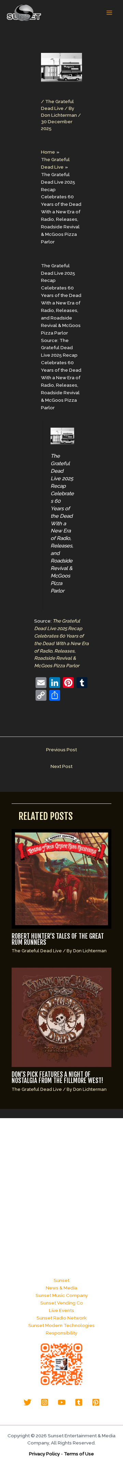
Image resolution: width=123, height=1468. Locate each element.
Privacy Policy (44, 1453)
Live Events (61, 1310)
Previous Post (61, 749)
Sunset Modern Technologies (61, 1325)
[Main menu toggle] (109, 13)
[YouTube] (62, 1402)
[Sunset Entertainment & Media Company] (24, 13)
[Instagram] (45, 1402)
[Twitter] (27, 1402)
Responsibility (61, 1333)
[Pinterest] (96, 1402)
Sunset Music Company (62, 1295)
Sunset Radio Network (61, 1318)
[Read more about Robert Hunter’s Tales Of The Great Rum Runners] (61, 878)
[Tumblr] (79, 1402)
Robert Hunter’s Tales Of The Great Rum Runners (58, 939)
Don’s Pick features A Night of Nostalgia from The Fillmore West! (57, 1078)
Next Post (61, 766)
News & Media (61, 1288)
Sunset (61, 1280)
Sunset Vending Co (61, 1303)
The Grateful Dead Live (37, 950)
